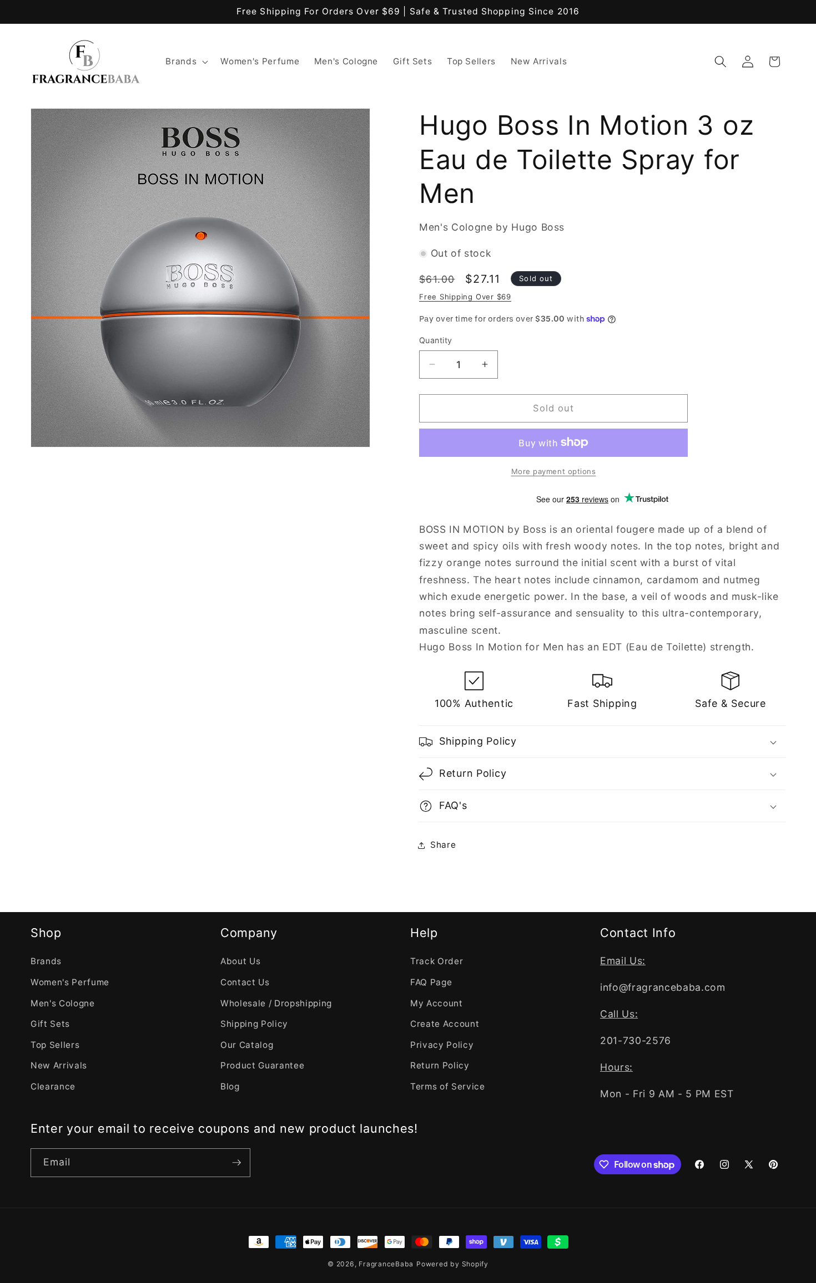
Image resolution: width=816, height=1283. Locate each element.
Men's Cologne (63, 1003)
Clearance (53, 1086)
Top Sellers (55, 1045)
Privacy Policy (442, 1045)
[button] (185, 61)
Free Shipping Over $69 (465, 296)
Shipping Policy (254, 1024)
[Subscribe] (236, 1162)
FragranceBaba (386, 1264)
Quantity (435, 340)
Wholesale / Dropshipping (276, 1003)
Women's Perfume (70, 982)
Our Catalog (246, 1045)
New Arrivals (59, 1065)
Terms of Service (447, 1086)
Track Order (436, 961)
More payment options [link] (553, 471)
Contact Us (245, 982)
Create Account (444, 1024)
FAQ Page (431, 982)
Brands (46, 961)
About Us (240, 961)
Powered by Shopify (452, 1264)
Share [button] (443, 844)
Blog (230, 1086)
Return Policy (440, 1065)
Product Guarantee (262, 1065)
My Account (436, 1003)
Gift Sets (50, 1024)
